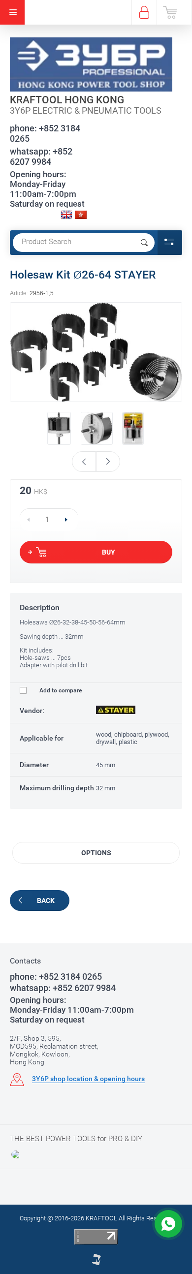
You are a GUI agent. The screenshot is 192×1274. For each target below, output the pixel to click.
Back (46, 900)
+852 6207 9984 (41, 156)
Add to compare (60, 690)
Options (96, 853)
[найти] (144, 242)
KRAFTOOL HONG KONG (67, 100)
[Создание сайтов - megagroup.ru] (96, 1263)
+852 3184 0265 (45, 133)
